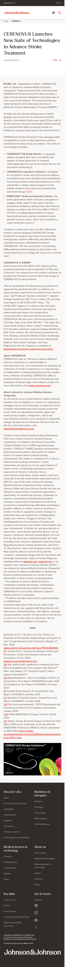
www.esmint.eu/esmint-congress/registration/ (28, 349)
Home (6, 21)
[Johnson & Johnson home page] (17, 12)
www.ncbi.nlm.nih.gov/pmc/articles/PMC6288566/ (31, 647)
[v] (5, 691)
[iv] (5, 677)
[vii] (5, 704)
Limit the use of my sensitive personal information (20, 939)
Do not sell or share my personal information (18, 937)
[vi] (5, 697)
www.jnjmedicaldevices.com (19, 428)
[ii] (5, 651)
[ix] (5, 721)
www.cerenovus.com (40, 385)
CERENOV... (16, 21)
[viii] (6, 714)
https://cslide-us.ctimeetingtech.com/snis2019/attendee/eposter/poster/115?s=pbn (32, 734)
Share (55, 60)
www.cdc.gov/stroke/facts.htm (20, 661)
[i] (5, 634)
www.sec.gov (30, 561)
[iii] (5, 664)
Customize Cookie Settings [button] (16, 917)
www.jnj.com (45, 561)
